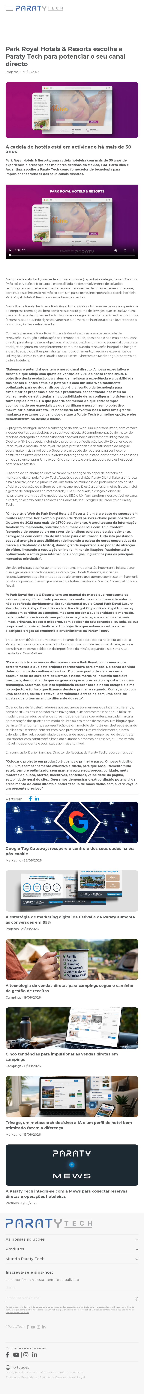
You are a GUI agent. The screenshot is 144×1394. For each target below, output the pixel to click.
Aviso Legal (77, 1377)
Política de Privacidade (17, 1312)
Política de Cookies (53, 1377)
